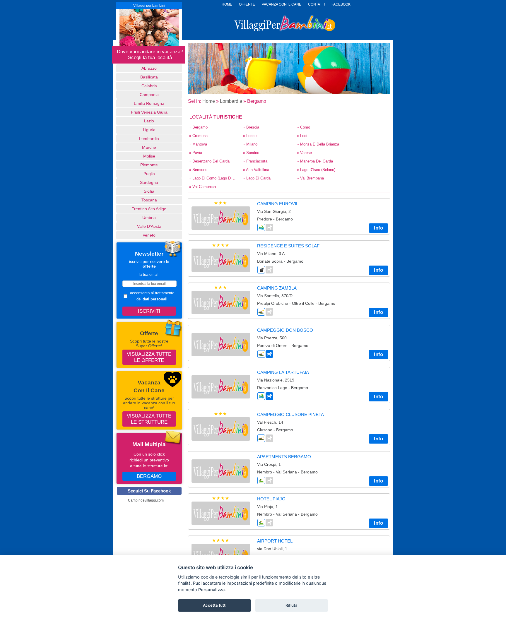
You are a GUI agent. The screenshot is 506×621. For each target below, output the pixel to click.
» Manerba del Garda (315, 161)
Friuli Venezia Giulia (149, 112)
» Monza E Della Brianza (318, 144)
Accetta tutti (214, 605)
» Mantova (198, 144)
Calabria (149, 85)
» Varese (304, 152)
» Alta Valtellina (256, 169)
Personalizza (211, 589)
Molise (149, 156)
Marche (149, 147)
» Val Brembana (310, 178)
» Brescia (251, 127)
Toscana (149, 200)
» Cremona (198, 136)
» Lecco (250, 136)
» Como (303, 127)
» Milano (250, 144)
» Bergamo (198, 127)
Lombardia (149, 138)
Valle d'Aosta (149, 226)
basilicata (149, 77)
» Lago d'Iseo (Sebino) (316, 169)
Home (208, 101)
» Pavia (195, 152)
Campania (149, 94)
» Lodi (302, 136)
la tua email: (149, 274)
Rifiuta (292, 605)
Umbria (149, 217)
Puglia (149, 173)
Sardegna (149, 182)
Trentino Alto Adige (149, 208)
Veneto (149, 235)
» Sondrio (251, 152)
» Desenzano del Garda (209, 161)
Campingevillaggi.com (146, 500)
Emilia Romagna (149, 103)
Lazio (149, 121)
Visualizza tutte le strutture (149, 419)
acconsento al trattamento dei (152, 296)
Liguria (149, 129)
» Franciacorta (255, 161)
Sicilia (149, 191)
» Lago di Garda (257, 178)
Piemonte (149, 164)
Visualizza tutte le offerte (149, 357)
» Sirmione (198, 169)
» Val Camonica (202, 186)
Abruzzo (149, 68)
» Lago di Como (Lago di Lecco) (214, 178)
